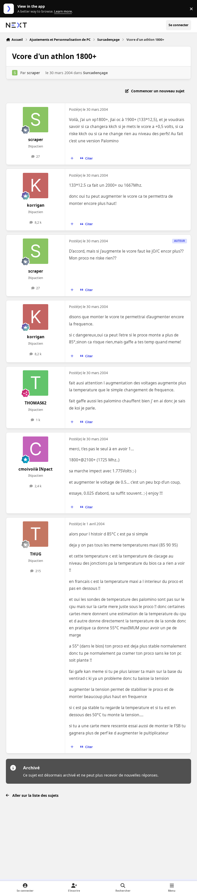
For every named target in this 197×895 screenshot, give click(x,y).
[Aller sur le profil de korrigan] (35, 185)
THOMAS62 (35, 403)
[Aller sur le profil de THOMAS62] (35, 383)
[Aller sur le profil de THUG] (35, 534)
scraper (33, 72)
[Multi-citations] (72, 158)
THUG (35, 554)
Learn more (10, 8)
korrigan (35, 205)
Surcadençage (95, 72)
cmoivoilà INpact (35, 469)
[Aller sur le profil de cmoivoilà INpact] (35, 449)
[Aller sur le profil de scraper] (14, 72)
